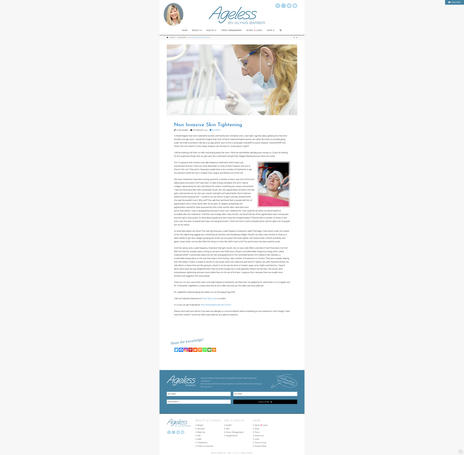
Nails (199, 439)
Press (257, 432)
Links (257, 439)
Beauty (173, 37)
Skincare (201, 428)
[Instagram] (186, 348)
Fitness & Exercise (205, 446)
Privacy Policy (208, 386)
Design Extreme (247, 453)
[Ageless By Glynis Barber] (181, 422)
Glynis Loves (261, 425)
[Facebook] (181, 348)
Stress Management (235, 432)
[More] (214, 348)
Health (229, 425)
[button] (454, 2)
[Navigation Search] (280, 30)
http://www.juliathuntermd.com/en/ (215, 304)
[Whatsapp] (205, 348)
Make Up (201, 432)
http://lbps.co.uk (210, 298)
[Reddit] (195, 348)
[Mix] (200, 348)
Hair (199, 435)
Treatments (182, 37)
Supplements (232, 435)
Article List (259, 435)
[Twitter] (176, 348)
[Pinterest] (190, 348)
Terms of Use (260, 442)
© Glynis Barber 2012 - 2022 (221, 453)
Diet (227, 428)
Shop (257, 428)
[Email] (209, 348)
